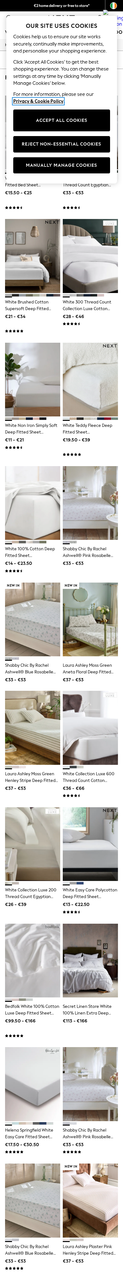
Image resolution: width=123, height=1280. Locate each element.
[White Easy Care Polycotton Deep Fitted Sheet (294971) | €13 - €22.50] (90, 844)
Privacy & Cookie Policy (38, 101)
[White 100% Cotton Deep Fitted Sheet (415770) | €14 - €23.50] (32, 503)
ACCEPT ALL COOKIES (61, 120)
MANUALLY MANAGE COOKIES (61, 165)
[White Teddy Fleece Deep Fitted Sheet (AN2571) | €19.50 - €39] (90, 379)
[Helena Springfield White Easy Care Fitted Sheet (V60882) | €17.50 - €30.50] (32, 1084)
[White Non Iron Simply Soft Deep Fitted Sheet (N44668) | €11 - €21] (32, 379)
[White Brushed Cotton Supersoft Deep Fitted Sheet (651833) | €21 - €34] (32, 256)
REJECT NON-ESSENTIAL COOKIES (61, 144)
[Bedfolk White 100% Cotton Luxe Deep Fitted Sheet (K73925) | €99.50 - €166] (32, 960)
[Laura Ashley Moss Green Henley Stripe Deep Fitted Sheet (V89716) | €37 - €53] (32, 728)
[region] (61, 100)
